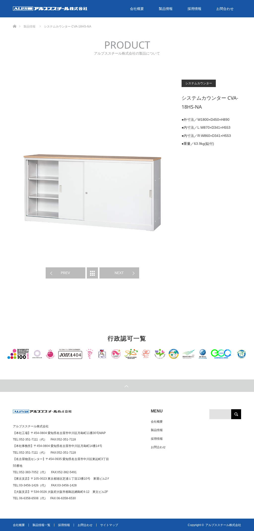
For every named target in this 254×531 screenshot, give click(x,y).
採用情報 (194, 9)
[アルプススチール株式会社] (42, 413)
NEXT (119, 273)
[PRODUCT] (92, 273)
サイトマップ (109, 525)
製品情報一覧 (41, 525)
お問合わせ (225, 9)
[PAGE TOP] (127, 385)
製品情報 (166, 9)
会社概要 (137, 9)
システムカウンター (198, 83)
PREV (65, 273)
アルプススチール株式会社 (223, 525)
